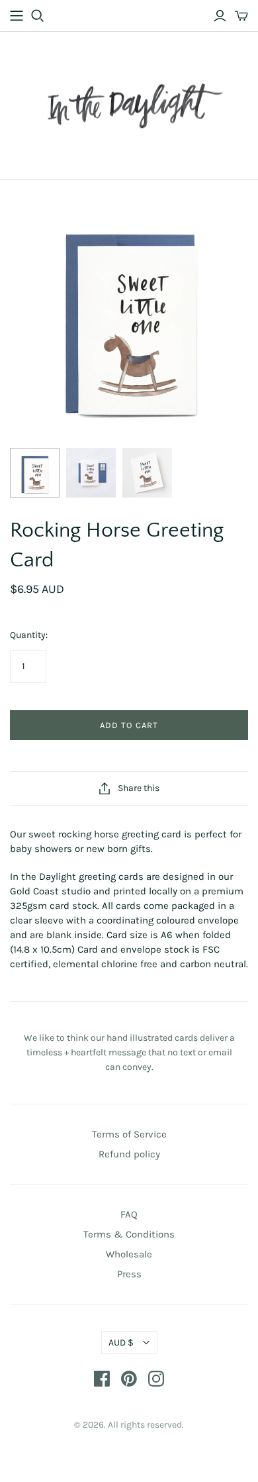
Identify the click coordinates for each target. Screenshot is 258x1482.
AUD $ (121, 1342)
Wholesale (129, 1254)
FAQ (129, 1214)
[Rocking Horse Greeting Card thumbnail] (35, 473)
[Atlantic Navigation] (16, 16)
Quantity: (29, 635)
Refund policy (129, 1154)
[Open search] (37, 16)
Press (129, 1274)
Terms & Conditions (129, 1234)
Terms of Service (129, 1134)
